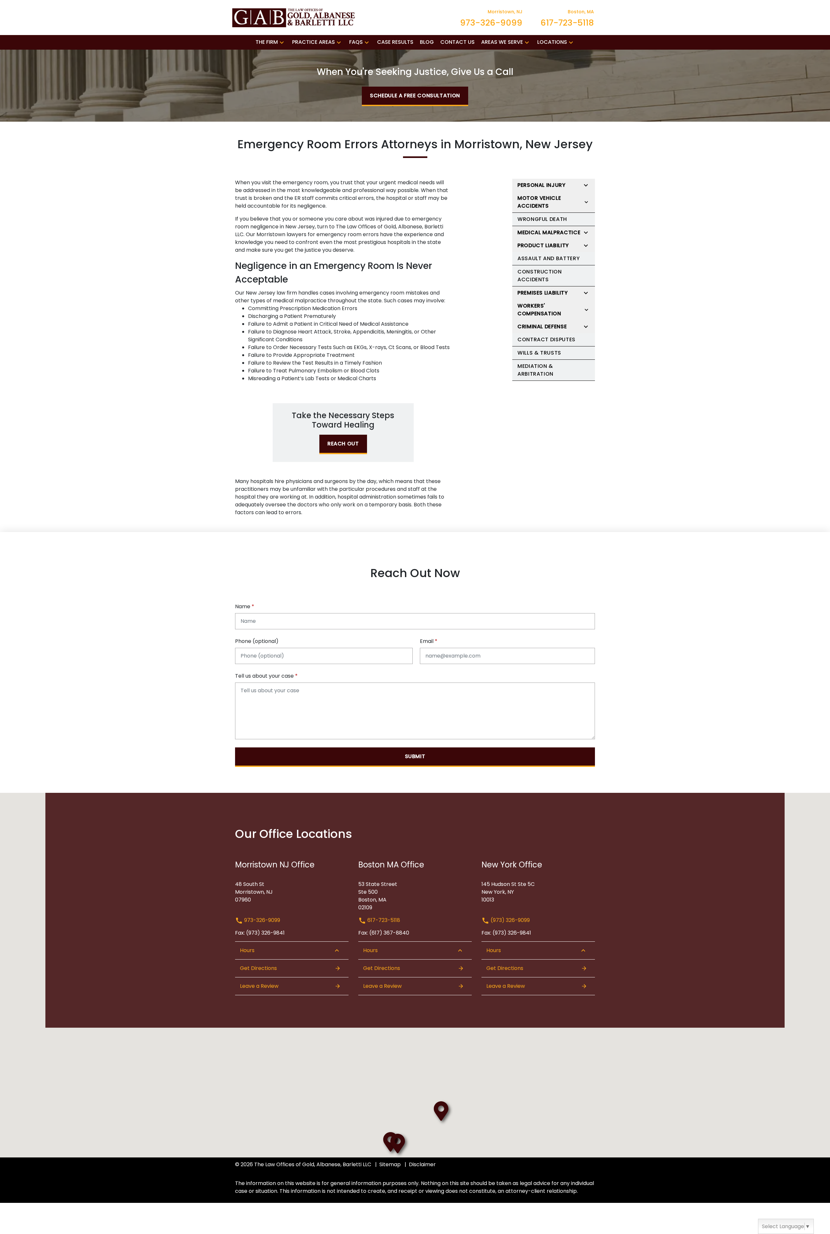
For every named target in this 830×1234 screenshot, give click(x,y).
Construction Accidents (539, 275)
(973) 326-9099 (509, 920)
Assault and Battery (548, 258)
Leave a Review (259, 986)
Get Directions (258, 968)
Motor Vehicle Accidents (539, 202)
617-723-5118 (383, 920)
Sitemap (390, 1164)
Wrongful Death (542, 219)
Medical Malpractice (548, 232)
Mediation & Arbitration (535, 370)
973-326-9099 (261, 920)
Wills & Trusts (539, 353)
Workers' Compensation (539, 309)
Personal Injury (541, 185)
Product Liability (543, 245)
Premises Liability (542, 292)
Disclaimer (422, 1164)
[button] (282, 42)
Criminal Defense (542, 326)
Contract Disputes (546, 339)
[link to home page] (295, 17)
